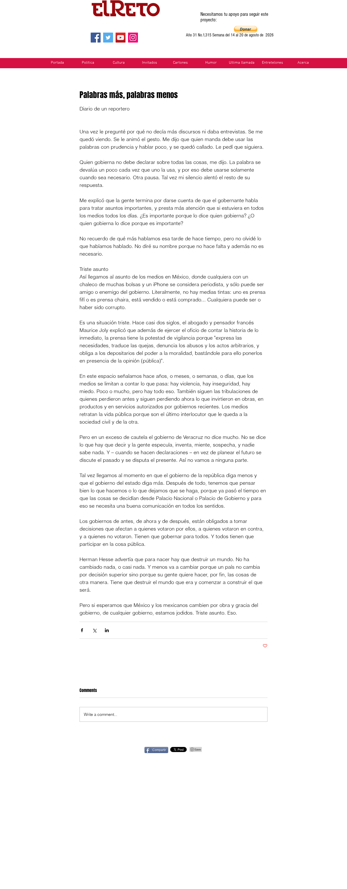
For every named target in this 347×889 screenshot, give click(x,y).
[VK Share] (284, 749)
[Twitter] (108, 38)
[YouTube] (120, 38)
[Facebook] (96, 38)
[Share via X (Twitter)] (94, 630)
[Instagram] (133, 38)
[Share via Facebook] (82, 630)
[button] (245, 29)
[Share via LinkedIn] (106, 630)
